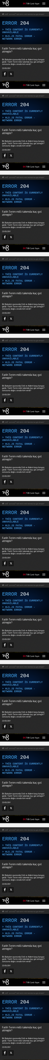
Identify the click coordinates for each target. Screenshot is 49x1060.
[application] (24, 530)
